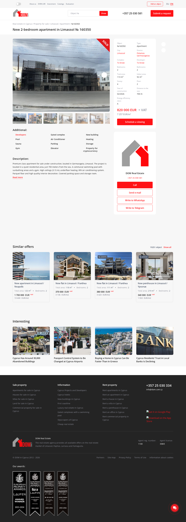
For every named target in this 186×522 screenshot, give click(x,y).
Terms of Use (140, 457)
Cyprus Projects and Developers (72, 390)
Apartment (65, 24)
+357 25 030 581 (132, 13)
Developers (21, 134)
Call (135, 185)
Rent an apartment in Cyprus (116, 394)
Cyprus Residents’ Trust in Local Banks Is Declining (152, 360)
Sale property (20, 384)
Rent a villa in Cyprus (112, 403)
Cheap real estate (66, 424)
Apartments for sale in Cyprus (26, 390)
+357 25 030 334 (159, 385)
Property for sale (41, 24)
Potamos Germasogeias (143, 54)
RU (167, 3)
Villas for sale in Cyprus (23, 399)
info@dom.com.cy (154, 389)
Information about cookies (161, 457)
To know (121, 62)
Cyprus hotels (64, 394)
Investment (51, 4)
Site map (112, 457)
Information (64, 384)
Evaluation (70, 4)
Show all (167, 247)
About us (33, 4)
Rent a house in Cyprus (113, 399)
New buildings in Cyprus (69, 399)
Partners (100, 457)
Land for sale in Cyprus (23, 403)
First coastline (64, 403)
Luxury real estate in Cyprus (70, 407)
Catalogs (60, 4)
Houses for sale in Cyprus (24, 394)
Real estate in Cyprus (22, 24)
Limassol (54, 24)
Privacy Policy (125, 457)
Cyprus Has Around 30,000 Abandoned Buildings (26, 360)
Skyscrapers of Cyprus (68, 420)
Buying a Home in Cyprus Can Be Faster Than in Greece (112, 360)
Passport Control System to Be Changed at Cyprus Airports (70, 360)
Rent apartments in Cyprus (115, 390)
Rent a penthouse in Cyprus (115, 407)
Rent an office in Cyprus (113, 412)
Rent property (110, 384)
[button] (104, 75)
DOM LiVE (41, 4)
